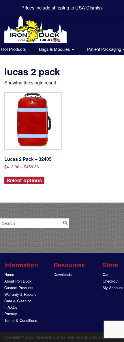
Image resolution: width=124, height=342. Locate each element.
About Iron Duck (17, 281)
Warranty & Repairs (20, 294)
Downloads (63, 274)
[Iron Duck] (35, 25)
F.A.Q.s (10, 307)
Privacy (10, 313)
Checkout (111, 281)
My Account (113, 287)
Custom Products (18, 287)
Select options (24, 180)
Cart (106, 274)
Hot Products (13, 49)
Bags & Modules (55, 49)
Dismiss (94, 7)
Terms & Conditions (20, 320)
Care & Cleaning (17, 301)
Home (9, 274)
